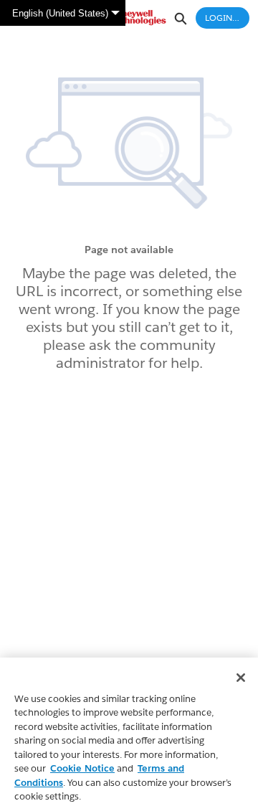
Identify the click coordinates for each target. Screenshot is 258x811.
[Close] (241, 677)
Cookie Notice (82, 768)
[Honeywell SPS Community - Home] (129, 17)
